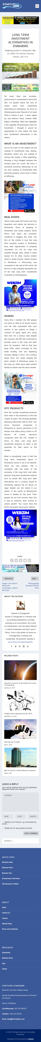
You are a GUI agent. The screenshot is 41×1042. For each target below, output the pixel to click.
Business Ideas (7, 862)
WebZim (31, 1039)
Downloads (6, 953)
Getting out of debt (12, 742)
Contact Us (6, 913)
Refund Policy (7, 924)
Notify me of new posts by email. (18, 828)
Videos (4, 969)
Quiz (3, 963)
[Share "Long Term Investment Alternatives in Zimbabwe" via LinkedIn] (20, 560)
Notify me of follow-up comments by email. (19, 823)
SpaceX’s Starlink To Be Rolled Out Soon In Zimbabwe (20, 684)
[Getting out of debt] (20, 729)
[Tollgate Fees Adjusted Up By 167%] (20, 700)
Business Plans (7, 868)
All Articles (21, 54)
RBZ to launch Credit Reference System (20, 770)
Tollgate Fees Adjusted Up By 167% (18, 714)
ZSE (21, 57)
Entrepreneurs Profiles (10, 884)
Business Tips (7, 873)
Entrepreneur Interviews (11, 878)
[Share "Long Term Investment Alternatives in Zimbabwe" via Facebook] (12, 560)
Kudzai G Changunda (22, 50)
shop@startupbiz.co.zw (15, 1019)
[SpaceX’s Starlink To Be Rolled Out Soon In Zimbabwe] (20, 670)
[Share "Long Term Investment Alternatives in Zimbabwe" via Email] (25, 560)
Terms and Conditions (10, 929)
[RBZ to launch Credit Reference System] (20, 757)
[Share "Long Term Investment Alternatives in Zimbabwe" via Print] (29, 560)
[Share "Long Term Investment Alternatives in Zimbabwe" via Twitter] (16, 560)
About (4, 907)
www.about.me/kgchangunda (20, 642)
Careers (5, 918)
